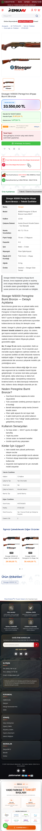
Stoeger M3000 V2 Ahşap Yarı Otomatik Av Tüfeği (11, 557)
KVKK (4, 710)
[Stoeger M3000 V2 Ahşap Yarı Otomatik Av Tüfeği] (11, 542)
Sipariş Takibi (7, 726)
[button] (20, 569)
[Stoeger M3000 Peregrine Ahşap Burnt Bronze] (21, 54)
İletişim (5, 703)
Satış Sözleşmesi (8, 723)
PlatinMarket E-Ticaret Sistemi (15, 599)
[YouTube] (21, 654)
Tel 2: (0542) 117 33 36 (10, 672)
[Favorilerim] (35, 10)
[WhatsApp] (26, 654)
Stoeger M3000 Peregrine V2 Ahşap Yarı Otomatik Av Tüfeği (30, 557)
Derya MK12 (7, 749)
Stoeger (21, 207)
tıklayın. (36, 126)
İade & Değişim (8, 736)
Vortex (5, 756)
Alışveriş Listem (8, 730)
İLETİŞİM (27, 2)
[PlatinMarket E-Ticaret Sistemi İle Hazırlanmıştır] (14, 776)
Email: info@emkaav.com (11, 675)
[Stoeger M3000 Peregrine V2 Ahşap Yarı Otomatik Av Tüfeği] (30, 542)
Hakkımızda (7, 700)
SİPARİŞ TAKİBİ (36, 2)
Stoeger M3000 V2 (10, 582)
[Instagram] (16, 654)
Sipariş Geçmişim (8, 733)
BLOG (20, 2)
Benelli (5, 753)
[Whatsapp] (5, 825)
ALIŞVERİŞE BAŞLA (22, 827)
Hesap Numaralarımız (10, 707)
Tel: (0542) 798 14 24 (9, 668)
